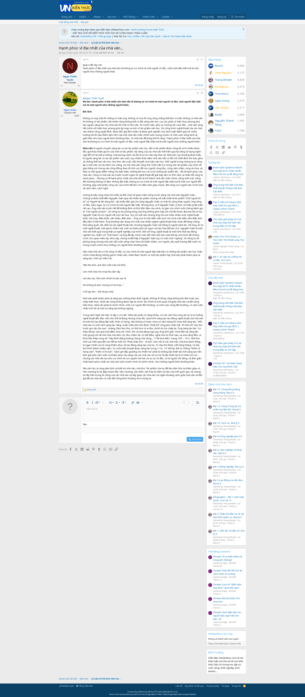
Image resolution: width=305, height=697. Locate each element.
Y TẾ (215, 232)
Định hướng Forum (142, 29)
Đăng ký (84, 22)
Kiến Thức (158, 29)
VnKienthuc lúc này (220, 634)
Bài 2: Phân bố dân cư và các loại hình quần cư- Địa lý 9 (228, 515)
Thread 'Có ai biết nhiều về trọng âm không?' (227, 558)
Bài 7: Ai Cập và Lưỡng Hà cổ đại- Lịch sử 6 (227, 258)
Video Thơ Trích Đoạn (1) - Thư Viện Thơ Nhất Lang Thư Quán (228, 240)
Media (97, 16)
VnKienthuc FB (88, 36)
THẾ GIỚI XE (218, 214)
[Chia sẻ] (198, 59)
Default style (67, 685)
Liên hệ (179, 685)
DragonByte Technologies (178, 694)
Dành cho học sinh (220, 384)
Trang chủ (66, 16)
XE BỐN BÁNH (220, 375)
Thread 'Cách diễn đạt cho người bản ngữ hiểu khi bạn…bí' (227, 615)
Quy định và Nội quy (194, 685)
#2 (202, 92)
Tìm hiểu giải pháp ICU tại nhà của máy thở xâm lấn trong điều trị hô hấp (227, 222)
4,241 (77, 115)
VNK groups (104, 36)
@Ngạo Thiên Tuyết (93, 98)
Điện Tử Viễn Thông (222, 180)
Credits (165, 16)
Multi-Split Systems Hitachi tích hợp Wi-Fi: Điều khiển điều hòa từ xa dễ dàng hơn (228, 171)
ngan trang (222, 100)
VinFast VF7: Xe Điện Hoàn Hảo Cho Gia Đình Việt (227, 365)
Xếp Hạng (214, 59)
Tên (85, 424)
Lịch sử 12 (217, 509)
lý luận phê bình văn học (103, 52)
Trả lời (200, 85)
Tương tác (214, 162)
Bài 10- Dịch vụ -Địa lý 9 (226, 422)
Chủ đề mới (215, 277)
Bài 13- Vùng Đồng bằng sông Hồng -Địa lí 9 (226, 391)
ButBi (218, 114)
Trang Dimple (223, 79)
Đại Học (112, 16)
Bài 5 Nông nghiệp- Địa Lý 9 (228, 466)
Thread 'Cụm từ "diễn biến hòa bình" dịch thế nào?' (227, 586)
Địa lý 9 (216, 401)
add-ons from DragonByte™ (145, 694)
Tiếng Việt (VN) (85, 685)
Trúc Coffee (133, 36)
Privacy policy (212, 685)
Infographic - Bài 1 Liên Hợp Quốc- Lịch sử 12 (228, 498)
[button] (74, 17)
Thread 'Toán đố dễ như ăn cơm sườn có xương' (227, 572)
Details (192, 694)
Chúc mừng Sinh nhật (223, 252)
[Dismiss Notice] (243, 29)
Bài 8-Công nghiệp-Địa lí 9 (227, 436)
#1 (202, 59)
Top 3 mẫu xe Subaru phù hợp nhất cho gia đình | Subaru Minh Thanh (227, 205)
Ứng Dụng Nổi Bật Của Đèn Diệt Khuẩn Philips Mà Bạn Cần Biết (228, 188)
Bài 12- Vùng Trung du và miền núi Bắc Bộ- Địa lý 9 (227, 407)
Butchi (219, 65)
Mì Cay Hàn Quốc (151, 36)
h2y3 (218, 130)
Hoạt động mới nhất (68, 22)
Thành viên (149, 16)
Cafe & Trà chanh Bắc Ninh (177, 36)
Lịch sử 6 (217, 268)
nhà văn (120, 52)
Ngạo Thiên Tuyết (69, 52)
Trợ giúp (225, 685)
